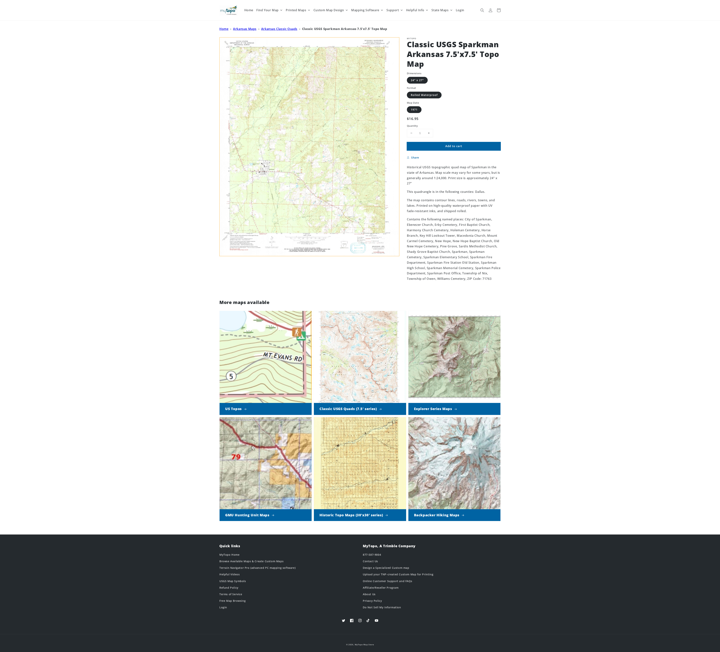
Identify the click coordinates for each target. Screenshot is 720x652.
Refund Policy (228, 587)
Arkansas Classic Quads (279, 29)
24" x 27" (417, 80)
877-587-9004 (372, 554)
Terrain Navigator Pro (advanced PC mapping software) (257, 568)
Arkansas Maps (244, 29)
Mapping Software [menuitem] (365, 10)
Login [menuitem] (460, 10)
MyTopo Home (229, 554)
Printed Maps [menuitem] (296, 10)
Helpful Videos (229, 574)
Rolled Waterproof (424, 95)
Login (223, 607)
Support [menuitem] (392, 10)
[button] (482, 10)
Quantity (412, 125)
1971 (414, 109)
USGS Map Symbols (232, 581)
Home (223, 29)
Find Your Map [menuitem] (267, 10)
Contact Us (370, 561)
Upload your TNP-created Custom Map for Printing (398, 574)
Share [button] (415, 157)
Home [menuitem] (248, 10)
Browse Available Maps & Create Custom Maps (251, 561)
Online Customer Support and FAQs (387, 581)
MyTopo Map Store (364, 644)
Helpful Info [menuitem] (415, 10)
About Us (369, 594)
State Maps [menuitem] (439, 10)
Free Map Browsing (232, 601)
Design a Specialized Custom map (386, 568)
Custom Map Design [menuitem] (329, 10)
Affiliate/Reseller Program (381, 587)
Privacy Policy (372, 601)
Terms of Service (230, 594)
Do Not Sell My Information (382, 607)
